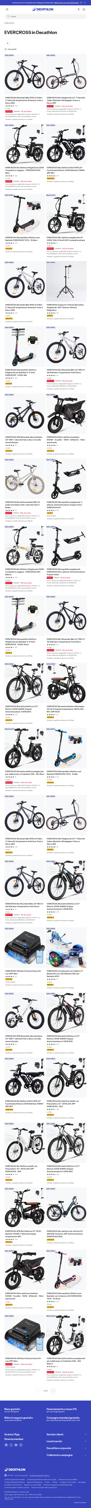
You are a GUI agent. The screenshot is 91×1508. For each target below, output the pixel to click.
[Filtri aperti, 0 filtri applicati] (7, 43)
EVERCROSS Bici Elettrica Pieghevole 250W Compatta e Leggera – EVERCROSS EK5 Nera (24, 170)
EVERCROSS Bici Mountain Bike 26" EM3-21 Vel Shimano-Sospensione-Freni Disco (66, 371)
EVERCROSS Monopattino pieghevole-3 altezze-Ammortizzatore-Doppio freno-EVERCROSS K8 (64, 505)
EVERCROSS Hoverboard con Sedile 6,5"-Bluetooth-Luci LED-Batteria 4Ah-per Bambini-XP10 (65, 973)
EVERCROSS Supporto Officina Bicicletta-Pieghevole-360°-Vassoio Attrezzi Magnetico (65, 307)
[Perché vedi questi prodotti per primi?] (5, 49)
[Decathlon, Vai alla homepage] (42, 9)
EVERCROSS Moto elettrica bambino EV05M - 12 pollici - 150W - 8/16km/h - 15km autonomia (66, 440)
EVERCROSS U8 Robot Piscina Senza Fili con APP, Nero (23, 972)
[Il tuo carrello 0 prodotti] (84, 9)
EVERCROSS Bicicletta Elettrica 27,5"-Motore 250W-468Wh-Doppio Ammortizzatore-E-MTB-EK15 (22, 709)
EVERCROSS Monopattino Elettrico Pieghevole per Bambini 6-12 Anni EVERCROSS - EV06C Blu (20, 372)
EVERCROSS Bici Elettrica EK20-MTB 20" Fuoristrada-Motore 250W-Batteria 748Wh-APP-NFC (66, 170)
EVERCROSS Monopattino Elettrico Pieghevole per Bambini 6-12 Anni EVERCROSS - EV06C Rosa (20, 642)
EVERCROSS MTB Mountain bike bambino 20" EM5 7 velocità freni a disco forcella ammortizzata (23, 440)
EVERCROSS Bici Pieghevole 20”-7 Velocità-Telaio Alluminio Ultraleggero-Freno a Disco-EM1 (66, 100)
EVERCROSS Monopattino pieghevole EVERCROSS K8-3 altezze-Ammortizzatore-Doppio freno (66, 572)
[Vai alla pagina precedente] (38, 1390)
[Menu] (7, 9)
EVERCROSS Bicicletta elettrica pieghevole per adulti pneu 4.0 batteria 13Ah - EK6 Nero (24, 772)
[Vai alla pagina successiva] (53, 1390)
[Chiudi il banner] (85, 2)
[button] (39, 114)
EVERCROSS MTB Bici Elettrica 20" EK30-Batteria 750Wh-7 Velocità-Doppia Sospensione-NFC (23, 1234)
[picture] (24, 74)
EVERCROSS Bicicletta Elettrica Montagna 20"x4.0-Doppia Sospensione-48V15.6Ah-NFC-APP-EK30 (65, 709)
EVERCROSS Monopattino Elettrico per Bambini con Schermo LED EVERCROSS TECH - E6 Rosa (64, 1296)
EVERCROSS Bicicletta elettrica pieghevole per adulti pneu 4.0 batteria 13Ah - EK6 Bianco (66, 1361)
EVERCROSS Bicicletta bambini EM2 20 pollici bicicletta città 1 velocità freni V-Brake (22, 505)
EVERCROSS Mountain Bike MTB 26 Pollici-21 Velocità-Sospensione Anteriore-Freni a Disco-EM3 (24, 100)
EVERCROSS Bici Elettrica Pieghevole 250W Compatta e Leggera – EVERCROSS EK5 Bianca (24, 572)
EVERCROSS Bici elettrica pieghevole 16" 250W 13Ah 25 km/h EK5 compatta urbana (66, 238)
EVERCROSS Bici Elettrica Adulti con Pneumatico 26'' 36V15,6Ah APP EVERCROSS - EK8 (63, 1104)
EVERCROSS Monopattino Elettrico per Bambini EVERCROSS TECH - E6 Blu (64, 772)
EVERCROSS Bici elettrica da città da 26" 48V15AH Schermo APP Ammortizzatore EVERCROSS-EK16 (65, 1234)
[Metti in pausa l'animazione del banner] (81, 2)
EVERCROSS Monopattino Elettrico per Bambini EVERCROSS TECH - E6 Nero (22, 238)
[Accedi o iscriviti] (78, 9)
